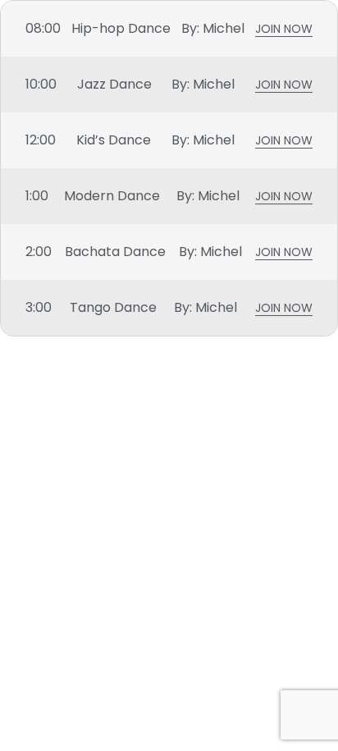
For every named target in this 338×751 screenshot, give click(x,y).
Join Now (284, 31)
